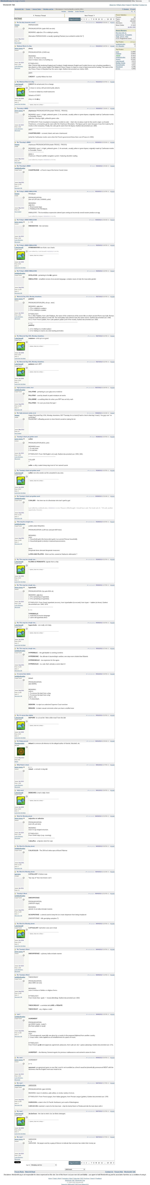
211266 (112, 790)
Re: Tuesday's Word (23, 949)
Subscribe (76, 1178)
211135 (112, 245)
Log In (133, 9)
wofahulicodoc (91, 22)
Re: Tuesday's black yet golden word (28, 470)
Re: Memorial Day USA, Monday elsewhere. (30, 336)
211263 (112, 765)
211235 (112, 622)
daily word (20, 790)
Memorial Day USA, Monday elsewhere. (29, 296)
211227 (112, 521)
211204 (112, 436)
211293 (112, 893)
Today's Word (57, 1178)
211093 (112, 142)
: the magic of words (13, 1)
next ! (18, 1014)
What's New (121, 5)
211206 (112, 470)
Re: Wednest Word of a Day (25, 82)
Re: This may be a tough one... (26, 559)
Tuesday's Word (22, 893)
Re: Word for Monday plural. (26, 846)
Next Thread (89, 15)
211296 (112, 949)
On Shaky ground (22, 741)
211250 (112, 715)
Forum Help (118, 1172)
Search (128, 5)
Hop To (28, 1165)
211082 (112, 46)
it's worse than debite (23, 674)
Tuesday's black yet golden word (27, 436)
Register (126, 9)
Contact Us (143, 5)
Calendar (70, 11)
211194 (112, 387)
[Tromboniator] (21, 755)
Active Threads (79, 11)
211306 (112, 975)
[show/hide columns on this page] (134, 11)
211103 (112, 166)
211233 (112, 585)
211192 (112, 361)
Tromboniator (91, 765)
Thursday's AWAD (22, 108)
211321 (112, 1111)
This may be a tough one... (25, 522)
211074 (112, 22)
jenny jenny (92, 82)
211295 (112, 923)
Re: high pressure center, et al (26, 413)
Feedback (99, 1178)
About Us (112, 5)
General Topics (36, 9)
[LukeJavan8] (21, 96)
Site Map (135, 5)
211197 (112, 413)
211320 (112, 1083)
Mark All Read (30, 1172)
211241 (112, 648)
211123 (112, 191)
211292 (112, 871)
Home (50, 1178)
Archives (86, 1178)
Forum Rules (19, 1172)
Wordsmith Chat (80, 1180)
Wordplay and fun (48, 9)
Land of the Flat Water (20, 104)
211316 (112, 1057)
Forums (28, 9)
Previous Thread (40, 15)
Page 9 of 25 (73, 19)
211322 (112, 1137)
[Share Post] (108, 22)
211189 (112, 296)
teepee (93, 46)
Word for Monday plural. (24, 816)
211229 (112, 559)
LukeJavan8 (91, 108)
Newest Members (121, 30)
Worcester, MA (18, 188)
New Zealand (18, 42)
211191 (112, 336)
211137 (112, 271)
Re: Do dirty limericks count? (26, 22)
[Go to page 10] (113, 19)
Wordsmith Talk (19, 9)
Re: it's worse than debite (25, 715)
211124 (112, 219)
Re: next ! (20, 1057)
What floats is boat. (23, 765)
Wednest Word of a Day (24, 46)
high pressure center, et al (25, 387)
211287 (112, 846)
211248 (112, 674)
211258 (112, 741)
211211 (112, 496)
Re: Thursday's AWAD (24, 142)
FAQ (82, 1178)
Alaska (16, 761)
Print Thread (18, 18)
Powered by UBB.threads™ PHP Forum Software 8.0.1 (75, 1184)
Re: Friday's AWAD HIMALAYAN (27, 191)
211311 (112, 1014)
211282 (112, 816)
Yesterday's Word (67, 1178)
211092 (112, 108)
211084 (112, 82)
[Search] (132, 11)
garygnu (92, 893)
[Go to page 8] (82, 19)
